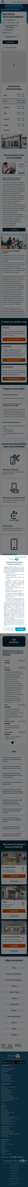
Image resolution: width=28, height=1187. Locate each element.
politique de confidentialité (13, 624)
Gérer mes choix (9, 629)
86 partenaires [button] (20, 566)
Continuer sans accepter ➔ (20, 557)
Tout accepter (20, 629)
